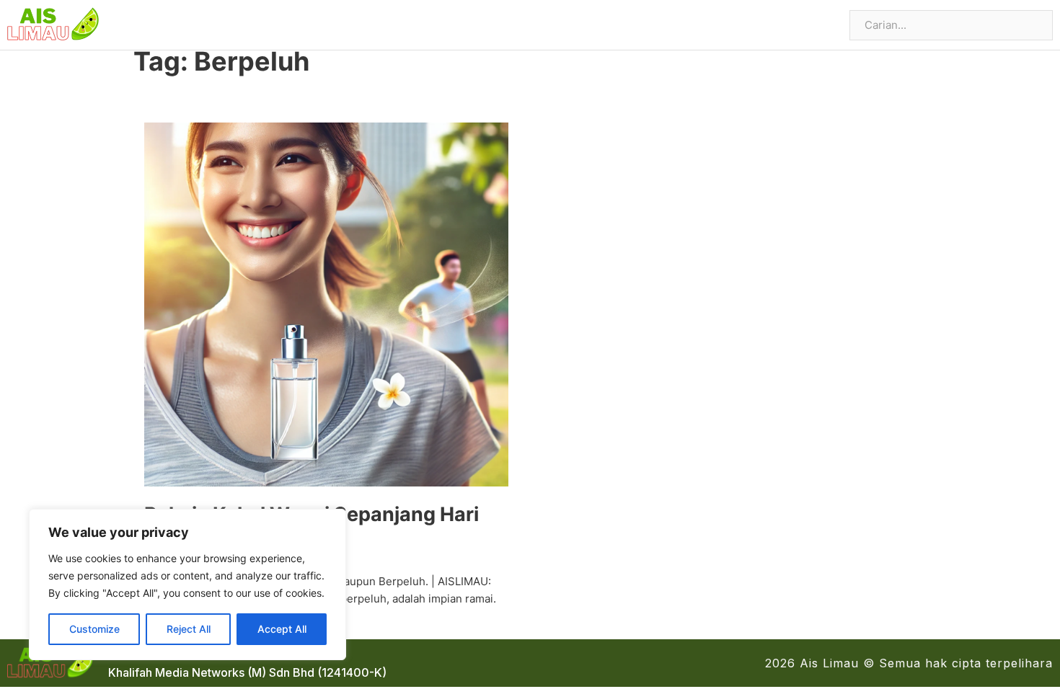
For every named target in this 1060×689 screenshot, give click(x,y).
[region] (187, 584)
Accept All (281, 629)
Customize (94, 629)
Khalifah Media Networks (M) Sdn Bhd (211, 672)
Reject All (189, 629)
